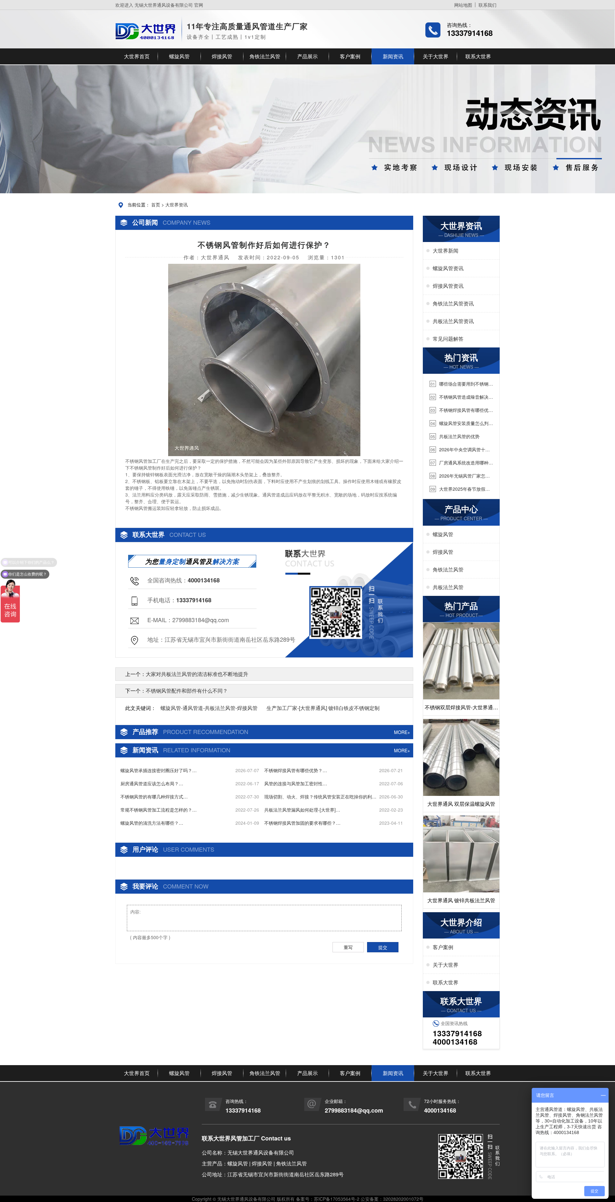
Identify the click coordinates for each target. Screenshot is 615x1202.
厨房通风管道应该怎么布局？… (151, 783)
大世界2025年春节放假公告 (460, 489)
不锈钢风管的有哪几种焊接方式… (154, 796)
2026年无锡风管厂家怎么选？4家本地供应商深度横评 (460, 475)
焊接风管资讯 (448, 285)
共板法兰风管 (448, 587)
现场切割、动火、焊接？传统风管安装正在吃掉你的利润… (318, 796)
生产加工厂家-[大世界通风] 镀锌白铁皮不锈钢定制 (323, 708)
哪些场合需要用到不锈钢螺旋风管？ (461, 383)
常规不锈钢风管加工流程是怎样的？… (158, 809)
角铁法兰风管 (265, 56)
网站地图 (463, 5)
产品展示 (307, 56)
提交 (382, 947)
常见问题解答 (448, 338)
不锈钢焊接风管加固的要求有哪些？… (302, 823)
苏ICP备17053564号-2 (336, 1199)
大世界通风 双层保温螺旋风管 (461, 803)
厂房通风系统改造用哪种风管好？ (461, 462)
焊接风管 (222, 56)
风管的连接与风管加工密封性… (295, 783)
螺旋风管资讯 (448, 268)
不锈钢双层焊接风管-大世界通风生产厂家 (461, 709)
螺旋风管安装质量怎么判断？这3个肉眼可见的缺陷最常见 (460, 423)
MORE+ (402, 732)
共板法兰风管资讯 (453, 321)
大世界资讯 (176, 204)
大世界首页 (137, 56)
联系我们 (487, 5)
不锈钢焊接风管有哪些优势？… (295, 770)
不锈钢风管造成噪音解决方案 (461, 397)
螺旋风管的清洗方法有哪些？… (151, 823)
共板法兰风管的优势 (455, 436)
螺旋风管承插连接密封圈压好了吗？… (158, 770)
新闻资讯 (393, 56)
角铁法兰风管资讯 (453, 303)
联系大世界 (478, 56)
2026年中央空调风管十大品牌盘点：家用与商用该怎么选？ (460, 449)
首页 (155, 204)
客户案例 (350, 56)
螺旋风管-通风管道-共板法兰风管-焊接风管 (209, 708)
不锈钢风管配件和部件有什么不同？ (187, 690)
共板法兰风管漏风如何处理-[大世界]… (302, 809)
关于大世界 (435, 56)
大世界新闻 (445, 250)
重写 (348, 947)
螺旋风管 (179, 56)
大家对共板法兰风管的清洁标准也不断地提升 (197, 674)
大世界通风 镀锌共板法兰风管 (461, 900)
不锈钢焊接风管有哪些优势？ (459, 410)
